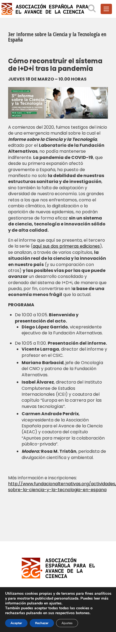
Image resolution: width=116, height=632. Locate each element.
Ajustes (67, 623)
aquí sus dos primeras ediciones (66, 246)
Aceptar (16, 623)
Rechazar (42, 623)
